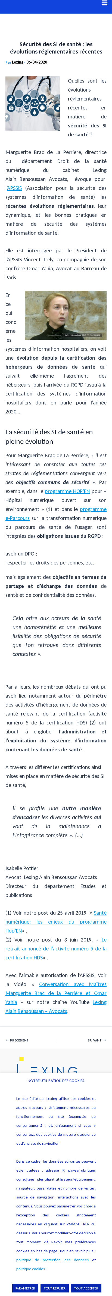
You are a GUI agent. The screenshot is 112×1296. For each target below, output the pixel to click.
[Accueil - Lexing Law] (56, 1071)
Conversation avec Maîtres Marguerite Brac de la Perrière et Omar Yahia (56, 993)
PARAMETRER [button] (25, 1288)
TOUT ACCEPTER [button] (86, 1288)
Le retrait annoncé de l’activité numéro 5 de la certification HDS (56, 948)
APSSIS (14, 188)
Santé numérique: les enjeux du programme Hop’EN (56, 921)
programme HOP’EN (67, 491)
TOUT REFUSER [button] (55, 1288)
